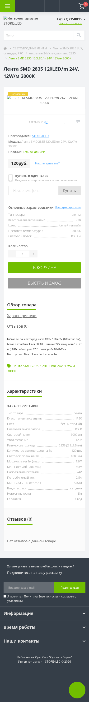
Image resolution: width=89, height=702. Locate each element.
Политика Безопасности (41, 596)
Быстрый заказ (44, 283)
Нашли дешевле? (47, 163)
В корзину (44, 267)
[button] (37, 6)
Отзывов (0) (17, 326)
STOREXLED (40, 136)
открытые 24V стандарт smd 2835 (52, 53)
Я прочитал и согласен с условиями (41, 598)
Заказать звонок (70, 23)
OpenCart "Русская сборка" (53, 657)
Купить (69, 190)
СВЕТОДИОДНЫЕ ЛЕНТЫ (30, 48)
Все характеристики (68, 207)
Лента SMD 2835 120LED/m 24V (37, 366)
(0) (46, 122)
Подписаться (70, 588)
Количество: (18, 246)
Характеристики (22, 315)
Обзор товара (21, 305)
